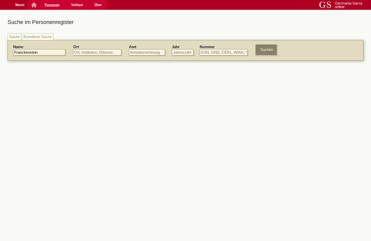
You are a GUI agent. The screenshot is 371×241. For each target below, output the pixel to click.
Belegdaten (122, 78)
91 (190, 111)
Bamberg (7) (296, 143)
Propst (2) (294, 214)
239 (160, 150)
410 (219, 218)
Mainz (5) (293, 147)
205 (213, 188)
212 (205, 175)
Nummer (207, 47)
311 (191, 98)
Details (258, 87)
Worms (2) (294, 152)
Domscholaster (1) (301, 233)
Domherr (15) (297, 200)
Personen (52, 5)
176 (205, 145)
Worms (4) (294, 103)
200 (205, 86)
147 (191, 218)
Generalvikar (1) (299, 237)
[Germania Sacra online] (33, 5)
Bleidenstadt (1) (298, 157)
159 (197, 111)
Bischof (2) (295, 209)
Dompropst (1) (298, 228)
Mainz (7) (293, 99)
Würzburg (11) (297, 89)
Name (18, 47)
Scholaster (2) (297, 219)
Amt (132, 47)
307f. (210, 218)
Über (98, 5)
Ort (76, 47)
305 (213, 111)
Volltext (77, 5)
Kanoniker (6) (297, 205)
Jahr (176, 47)
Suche (14, 37)
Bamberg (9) (296, 94)
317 (191, 163)
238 (191, 133)
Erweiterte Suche (37, 37)
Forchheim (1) (297, 161)
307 (221, 111)
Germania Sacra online (348, 5)
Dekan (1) (294, 224)
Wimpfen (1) (296, 166)
